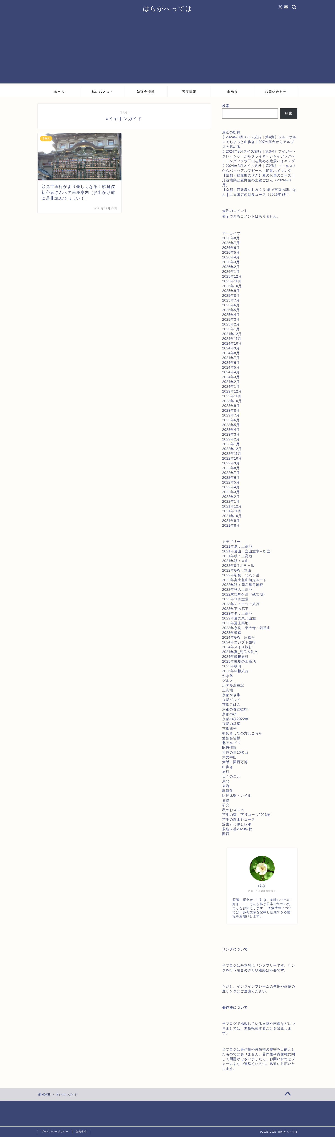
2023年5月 (231, 425)
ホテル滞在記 (233, 685)
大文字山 (229, 757)
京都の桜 (229, 714)
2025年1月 (231, 329)
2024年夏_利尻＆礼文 (240, 652)
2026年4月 (231, 257)
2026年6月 (231, 248)
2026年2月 (231, 267)
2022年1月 (231, 501)
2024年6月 (231, 362)
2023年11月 (231, 396)
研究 (225, 805)
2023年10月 (232, 401)
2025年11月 (231, 281)
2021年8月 (231, 525)
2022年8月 (231, 468)
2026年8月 (231, 238)
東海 (225, 786)
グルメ (227, 680)
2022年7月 (231, 473)
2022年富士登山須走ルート (244, 580)
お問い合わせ (276, 92)
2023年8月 (231, 410)
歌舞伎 (227, 791)
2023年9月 (231, 406)
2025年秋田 (231, 666)
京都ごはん (231, 704)
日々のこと (231, 776)
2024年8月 (231, 353)
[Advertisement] (167, 51)
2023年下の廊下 (235, 609)
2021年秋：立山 (235, 561)
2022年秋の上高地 (237, 589)
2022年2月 (231, 497)
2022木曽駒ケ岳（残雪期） (244, 594)
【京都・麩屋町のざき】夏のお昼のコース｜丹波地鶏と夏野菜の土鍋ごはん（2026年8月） (258, 180)
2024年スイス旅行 (237, 647)
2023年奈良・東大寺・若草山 (246, 628)
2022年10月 (232, 458)
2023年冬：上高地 (237, 613)
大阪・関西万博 (235, 762)
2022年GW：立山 (236, 570)
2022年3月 (231, 492)
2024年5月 (231, 367)
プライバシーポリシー (55, 1131)
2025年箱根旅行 (235, 671)
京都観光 (229, 728)
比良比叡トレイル (236, 795)
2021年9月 (231, 521)
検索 (225, 106)
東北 (225, 781)
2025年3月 (231, 319)
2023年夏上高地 (235, 623)
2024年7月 (231, 358)
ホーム (59, 92)
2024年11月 (231, 339)
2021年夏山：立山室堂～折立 (246, 551)
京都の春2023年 (235, 709)
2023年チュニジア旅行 (241, 604)
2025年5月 (231, 310)
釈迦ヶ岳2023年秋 (237, 829)
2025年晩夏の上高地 (239, 661)
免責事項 (81, 1131)
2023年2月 (231, 439)
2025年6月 (231, 305)
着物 (225, 800)
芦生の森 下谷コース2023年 (246, 815)
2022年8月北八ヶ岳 (238, 565)
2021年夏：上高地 (237, 546)
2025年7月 (231, 300)
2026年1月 (231, 271)
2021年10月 (232, 516)
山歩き (232, 92)
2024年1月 (231, 386)
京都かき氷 (231, 695)
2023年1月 (231, 444)
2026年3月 (231, 262)
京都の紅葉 (231, 724)
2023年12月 (232, 391)
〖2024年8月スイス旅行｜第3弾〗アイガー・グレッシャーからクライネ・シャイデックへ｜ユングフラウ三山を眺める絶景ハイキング (259, 156)
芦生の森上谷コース (238, 819)
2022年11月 (231, 453)
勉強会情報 (146, 92)
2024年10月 (232, 343)
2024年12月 (232, 334)
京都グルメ (231, 700)
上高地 (227, 690)
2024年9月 (231, 348)
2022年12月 (232, 449)
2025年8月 (231, 295)
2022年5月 (231, 482)
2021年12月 (232, 506)
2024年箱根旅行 (235, 656)
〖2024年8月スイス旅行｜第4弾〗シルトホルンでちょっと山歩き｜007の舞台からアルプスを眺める (259, 141)
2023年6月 (231, 420)
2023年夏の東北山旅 (239, 618)
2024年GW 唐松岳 (238, 637)
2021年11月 (231, 511)
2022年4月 (231, 487)
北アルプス (231, 743)
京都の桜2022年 (235, 719)
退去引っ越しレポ (236, 824)
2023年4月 (231, 430)
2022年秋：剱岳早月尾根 (242, 585)
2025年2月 (231, 324)
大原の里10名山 (235, 752)
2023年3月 (231, 434)
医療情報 (189, 92)
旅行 (225, 771)
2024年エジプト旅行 (239, 642)
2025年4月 (231, 315)
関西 (225, 834)
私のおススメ (102, 92)
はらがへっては (167, 8)
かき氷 (227, 676)
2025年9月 (231, 291)
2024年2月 (231, 382)
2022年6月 (231, 477)
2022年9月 (231, 463)
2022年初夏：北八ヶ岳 (241, 575)
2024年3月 (231, 377)
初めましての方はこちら (242, 733)
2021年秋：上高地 (237, 556)
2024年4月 (231, 372)
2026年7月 (231, 243)
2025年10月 (232, 286)
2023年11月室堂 (235, 599)
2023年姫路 (231, 633)
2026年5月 (231, 252)
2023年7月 (231, 415)
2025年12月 (232, 276)
